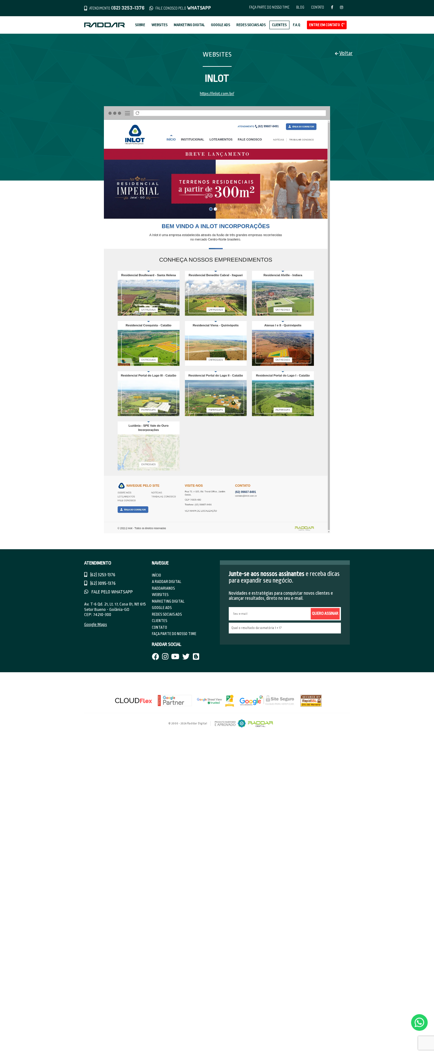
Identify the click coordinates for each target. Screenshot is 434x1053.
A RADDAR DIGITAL (166, 581)
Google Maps (95, 624)
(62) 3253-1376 (102, 574)
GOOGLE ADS (220, 25)
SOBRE (140, 25)
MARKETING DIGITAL (189, 25)
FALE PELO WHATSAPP (112, 591)
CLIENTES (279, 25)
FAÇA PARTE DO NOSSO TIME (269, 7)
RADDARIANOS (163, 588)
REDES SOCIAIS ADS (251, 25)
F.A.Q (296, 25)
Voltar (346, 53)
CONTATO (317, 7)
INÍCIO (156, 575)
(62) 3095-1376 (102, 583)
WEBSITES (159, 25)
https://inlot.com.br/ (217, 93)
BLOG (300, 7)
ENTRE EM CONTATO (325, 25)
